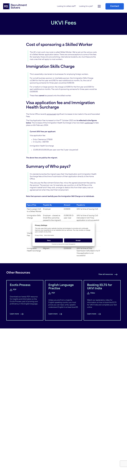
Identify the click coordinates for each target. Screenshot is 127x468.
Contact (114, 6)
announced (51, 114)
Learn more (14, 314)
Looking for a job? (86, 6)
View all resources (105, 274)
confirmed (89, 123)
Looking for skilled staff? (66, 6)
